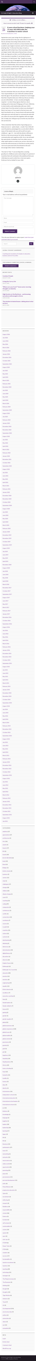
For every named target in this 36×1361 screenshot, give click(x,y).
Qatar (4, 1193)
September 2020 (7, 505)
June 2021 (5, 476)
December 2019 (7, 535)
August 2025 (6, 367)
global (4, 1022)
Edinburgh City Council (9, 969)
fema (4, 999)
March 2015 (6, 683)
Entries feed (6, 1342)
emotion (5, 976)
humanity (5, 1075)
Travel (4, 1302)
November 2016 (7, 617)
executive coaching (8, 996)
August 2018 (6, 568)
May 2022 (5, 443)
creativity (5, 930)
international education (9, 1098)
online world (6, 1163)
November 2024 (7, 387)
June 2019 (5, 554)
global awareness (7, 1025)
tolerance (5, 1298)
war (4, 1325)
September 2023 (7, 410)
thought (5, 1288)
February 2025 (6, 383)
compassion (6, 907)
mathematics (6, 1147)
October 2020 (6, 502)
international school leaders (10, 1101)
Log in (4, 1338)
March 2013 (6, 755)
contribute (5, 920)
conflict (5, 913)
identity (5, 1088)
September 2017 (7, 594)
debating (5, 943)
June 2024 (5, 393)
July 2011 (5, 821)
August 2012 (6, 778)
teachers (5, 1265)
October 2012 (6, 772)
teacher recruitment (8, 1262)
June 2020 (5, 515)
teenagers (5, 1275)
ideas (4, 1085)
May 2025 (5, 374)
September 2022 (7, 433)
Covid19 (5, 927)
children (5, 890)
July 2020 (5, 512)
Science (5, 1216)
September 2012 (7, 775)
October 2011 (6, 811)
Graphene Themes (13, 1359)
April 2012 (5, 791)
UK (3, 1305)
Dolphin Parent (7, 963)
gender (5, 1015)
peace (4, 1173)
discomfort (6, 956)
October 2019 (6, 541)
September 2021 (7, 466)
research (5, 1203)
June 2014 (5, 712)
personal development (9, 1180)
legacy (4, 1134)
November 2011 (7, 808)
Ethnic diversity (7, 989)
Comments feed (7, 1345)
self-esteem (6, 1223)
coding (4, 904)
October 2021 (6, 462)
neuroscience (6, 1160)
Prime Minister (7, 1187)
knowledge (6, 1114)
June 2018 (5, 574)
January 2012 (6, 801)
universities (6, 1318)
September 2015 (7, 663)
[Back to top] (32, 1357)
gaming (5, 1012)
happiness (5, 1055)
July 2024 (5, 390)
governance (6, 1042)
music (4, 1150)
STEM (15, 33)
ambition (5, 831)
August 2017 (6, 597)
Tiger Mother (6, 1295)
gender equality (7, 1019)
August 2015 (6, 666)
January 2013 (6, 762)
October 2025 (6, 360)
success (5, 1256)
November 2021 (7, 459)
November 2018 (7, 564)
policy (4, 1183)
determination (6, 950)
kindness (5, 1111)
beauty (4, 848)
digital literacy (6, 953)
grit (4, 1052)
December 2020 (7, 495)
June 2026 (5, 341)
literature (5, 1144)
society (5, 1229)
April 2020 (5, 522)
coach (4, 897)
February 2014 (6, 726)
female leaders (7, 1002)
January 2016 (6, 650)
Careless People (8, 276)
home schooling (7, 1068)
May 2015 (5, 676)
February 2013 (6, 758)
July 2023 (5, 416)
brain (4, 861)
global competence (8, 1029)
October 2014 (6, 699)
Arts (4, 841)
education (5, 973)
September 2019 (7, 545)
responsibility (6, 1210)
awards (5, 844)
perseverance (6, 1177)
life (3, 1137)
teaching (5, 1269)
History (5, 1065)
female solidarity (7, 1006)
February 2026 (6, 351)
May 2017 (5, 604)
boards (4, 854)
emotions (5, 979)
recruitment (6, 1196)
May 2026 (5, 344)
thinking (5, 1285)
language (5, 1117)
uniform (5, 1315)
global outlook (6, 1038)
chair (4, 881)
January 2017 (6, 614)
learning (5, 1131)
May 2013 (5, 749)
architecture (6, 838)
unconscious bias (7, 1312)
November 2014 (7, 696)
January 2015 (6, 689)
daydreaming (6, 940)
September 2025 (7, 364)
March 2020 (6, 525)
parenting (5, 1170)
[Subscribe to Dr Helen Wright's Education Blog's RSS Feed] (2, 1)
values (4, 1321)
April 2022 (5, 446)
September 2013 (7, 735)
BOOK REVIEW (7, 858)
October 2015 (6, 660)
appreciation (6, 835)
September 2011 (7, 814)
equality (5, 986)
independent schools (8, 1094)
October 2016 (6, 620)
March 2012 (6, 795)
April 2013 (5, 752)
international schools (8, 1104)
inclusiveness (6, 1091)
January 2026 (6, 354)
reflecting (5, 1200)
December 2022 (7, 426)
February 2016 (6, 647)
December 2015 (7, 653)
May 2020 (5, 518)
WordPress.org (7, 1348)
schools (5, 1213)
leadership (5, 1127)
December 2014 (7, 693)
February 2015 (6, 686)
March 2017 (6, 607)
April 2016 (5, 640)
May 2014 (5, 716)
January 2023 (6, 423)
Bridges (5, 867)
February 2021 (6, 489)
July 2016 (5, 630)
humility (5, 1078)
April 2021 (5, 482)
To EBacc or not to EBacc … (18, 20)
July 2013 (5, 742)
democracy (6, 946)
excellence (5, 992)
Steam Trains (6, 1246)
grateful (5, 1045)
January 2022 (6, 456)
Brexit (4, 864)
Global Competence (10, 265)
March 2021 (6, 485)
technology (6, 1272)
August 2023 (6, 413)
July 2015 (5, 670)
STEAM (5, 1242)
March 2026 (6, 347)
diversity (5, 960)
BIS (4, 851)
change (5, 887)
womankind (6, 1328)
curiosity (5, 937)
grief (4, 1048)
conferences (6, 910)
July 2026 (5, 337)
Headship (5, 1058)
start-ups (5, 1239)
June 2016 (5, 633)
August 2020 (6, 508)
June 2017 (5, 601)
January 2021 (6, 492)
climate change (7, 894)
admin (4, 33)
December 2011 (7, 805)
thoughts (5, 1292)
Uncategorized (7, 1308)
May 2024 (5, 397)
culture (5, 933)
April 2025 (5, 377)
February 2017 (6, 610)
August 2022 (6, 436)
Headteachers (10, 33)
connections (6, 917)
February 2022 (6, 453)
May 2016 (5, 637)
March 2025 (6, 380)
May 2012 (5, 788)
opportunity (6, 1167)
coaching (5, 900)
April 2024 (5, 400)
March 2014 (6, 722)
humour (5, 1081)
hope (4, 1071)
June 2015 (5, 673)
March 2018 (6, 584)
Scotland (5, 1219)
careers (5, 877)
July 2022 (5, 439)
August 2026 (6, 334)
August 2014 (6, 706)
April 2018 (5, 581)
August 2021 (6, 469)
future (4, 1009)
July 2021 (5, 472)
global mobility (6, 1035)
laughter (5, 1121)
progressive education (9, 1190)
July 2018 (5, 571)
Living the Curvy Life (9, 281)
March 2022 (6, 449)
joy (3, 1108)
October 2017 (6, 591)
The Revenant (6, 1282)
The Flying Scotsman (8, 1279)
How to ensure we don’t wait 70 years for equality (17, 23)
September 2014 (7, 703)
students (5, 1252)
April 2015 (5, 679)
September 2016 (7, 624)
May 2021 (5, 479)
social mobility (6, 1226)
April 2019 (5, 561)
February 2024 (6, 406)
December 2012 (7, 765)
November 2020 (7, 499)
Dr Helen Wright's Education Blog (11, 13)
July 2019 (5, 551)
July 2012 (5, 781)
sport (4, 1236)
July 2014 (5, 709)
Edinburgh (5, 966)
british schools (7, 871)
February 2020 (6, 528)
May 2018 (5, 578)
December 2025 (7, 357)
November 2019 (7, 538)
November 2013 (7, 729)
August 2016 (6, 627)
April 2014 (5, 719)
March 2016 (6, 643)
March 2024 (6, 403)
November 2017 (7, 587)
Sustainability (6, 1259)
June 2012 (5, 785)
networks (5, 1157)
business (5, 874)
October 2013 (6, 732)
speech (5, 1233)
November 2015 (7, 656)
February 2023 (6, 420)
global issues (6, 1032)
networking (6, 1154)
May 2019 (5, 558)
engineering (6, 983)
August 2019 (6, 548)
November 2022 (7, 429)
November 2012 (7, 768)
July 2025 (5, 370)
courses (5, 923)
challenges (5, 884)
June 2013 (5, 745)
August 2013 (6, 739)
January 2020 (6, 531)
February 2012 (6, 798)
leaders (5, 1124)
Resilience (5, 1206)
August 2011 (6, 818)
